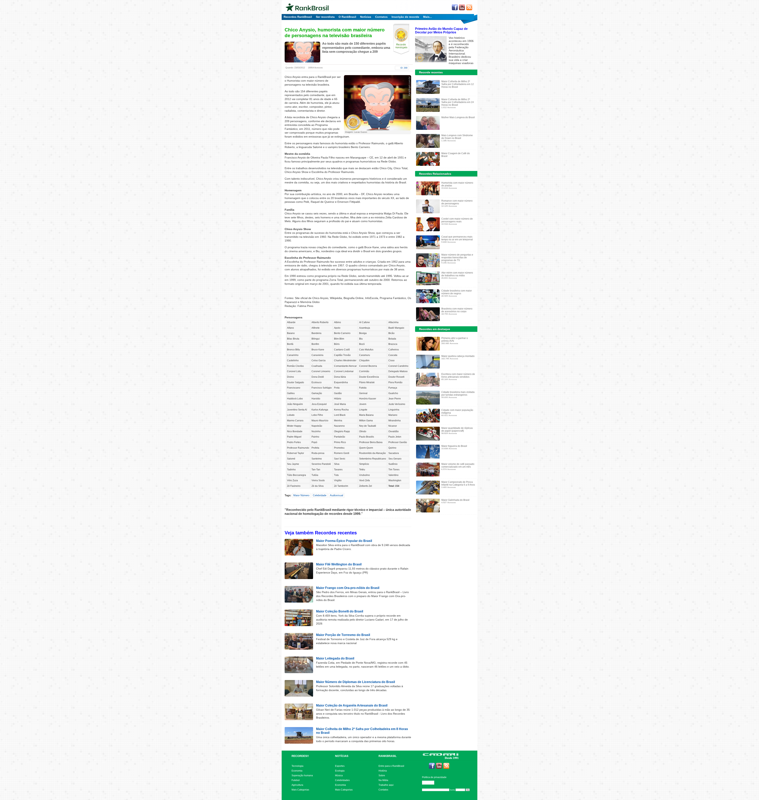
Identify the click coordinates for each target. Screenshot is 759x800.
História (383, 770)
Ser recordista (325, 16)
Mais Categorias (300, 789)
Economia (297, 770)
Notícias (365, 16)
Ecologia (340, 770)
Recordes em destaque (434, 329)
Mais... (427, 16)
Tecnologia (297, 766)
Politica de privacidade (434, 777)
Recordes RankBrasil (298, 16)
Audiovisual (336, 495)
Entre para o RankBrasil (391, 766)
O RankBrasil (347, 16)
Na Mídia (383, 780)
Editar (430, 782)
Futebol (296, 780)
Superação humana (302, 775)
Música (339, 775)
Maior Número (301, 495)
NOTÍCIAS (341, 756)
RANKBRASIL (388, 756)
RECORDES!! (300, 756)
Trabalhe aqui (386, 785)
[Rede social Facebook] (454, 7)
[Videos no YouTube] (462, 7)
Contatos (381, 16)
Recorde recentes (431, 72)
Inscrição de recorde (405, 16)
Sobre (382, 775)
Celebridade (319, 495)
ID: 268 (403, 68)
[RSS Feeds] (469, 7)
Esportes (340, 766)
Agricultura (297, 785)
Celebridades (342, 780)
